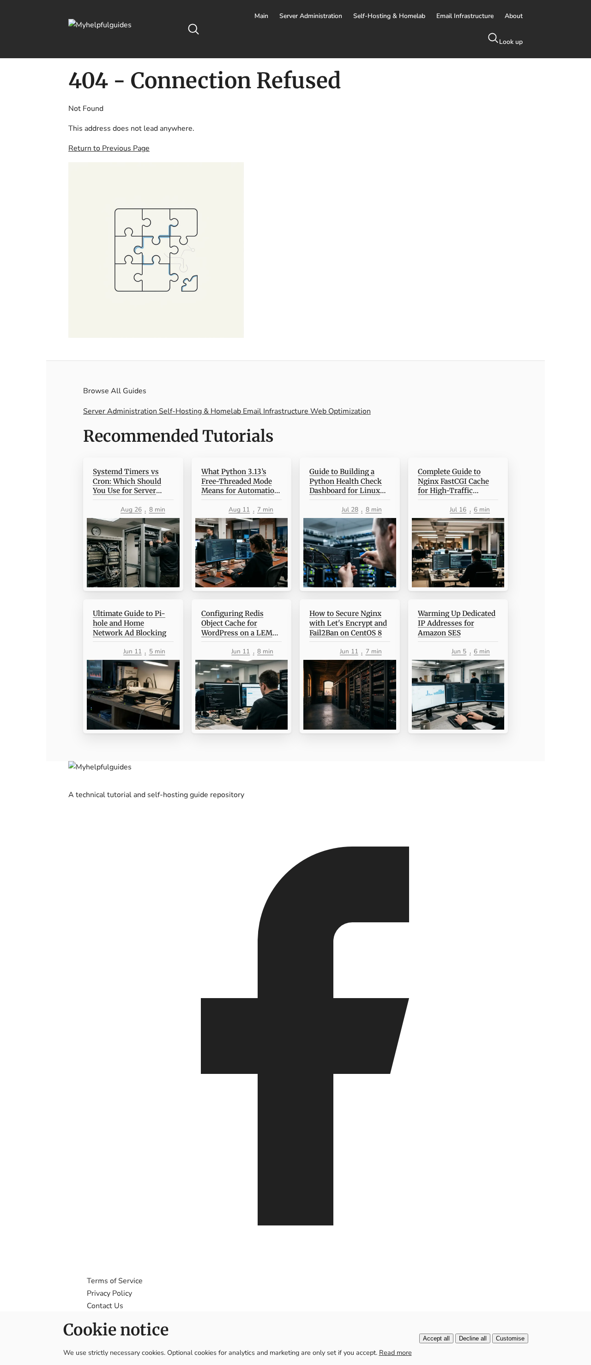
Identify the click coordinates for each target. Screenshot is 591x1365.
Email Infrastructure (465, 16)
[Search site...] (193, 29)
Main (261, 16)
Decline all (473, 1338)
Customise (510, 1338)
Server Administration (310, 16)
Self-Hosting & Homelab (389, 16)
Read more (395, 1352)
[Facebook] (295, 1261)
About (514, 16)
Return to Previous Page (109, 148)
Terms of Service (115, 1281)
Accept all (436, 1338)
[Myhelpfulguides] (122, 29)
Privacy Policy (109, 1293)
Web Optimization (340, 411)
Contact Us (105, 1306)
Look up (511, 41)
